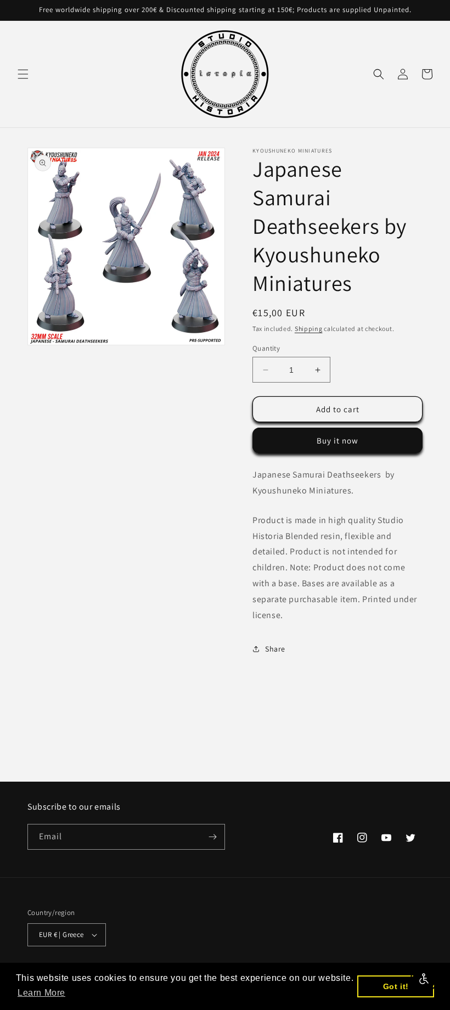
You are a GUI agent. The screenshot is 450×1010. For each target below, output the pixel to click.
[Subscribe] (212, 837)
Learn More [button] (41, 992)
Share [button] (275, 649)
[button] (23, 74)
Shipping (309, 328)
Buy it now (337, 440)
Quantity (266, 348)
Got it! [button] (396, 986)
